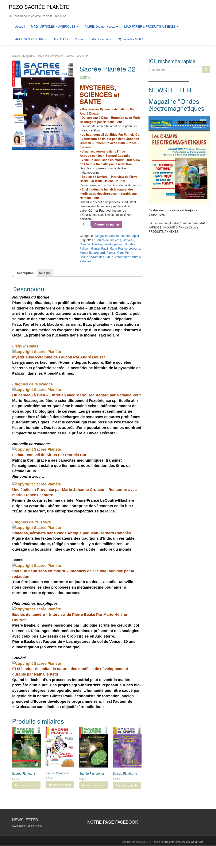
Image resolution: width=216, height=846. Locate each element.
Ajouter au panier (106, 224)
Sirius (109, 257)
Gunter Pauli (99, 248)
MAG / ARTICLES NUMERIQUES (53, 26)
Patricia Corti (115, 252)
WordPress (197, 841)
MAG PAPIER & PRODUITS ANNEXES (150, 26)
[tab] (25, 273)
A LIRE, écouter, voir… (100, 26)
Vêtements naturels (128, 257)
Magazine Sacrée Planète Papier (43, 56)
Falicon (84, 248)
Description (25, 273)
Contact (80, 39)
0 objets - (132, 39)
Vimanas (85, 261)
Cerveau (128, 240)
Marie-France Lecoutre (124, 248)
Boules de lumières (108, 240)
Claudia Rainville (91, 244)
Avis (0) (44, 273)
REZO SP (59, 39)
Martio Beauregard (92, 252)
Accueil (20, 26)
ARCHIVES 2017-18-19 (30, 39)
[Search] (206, 69)
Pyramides (97, 257)
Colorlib (169, 841)
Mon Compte (101, 39)
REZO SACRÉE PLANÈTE (39, 6)
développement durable (119, 244)
